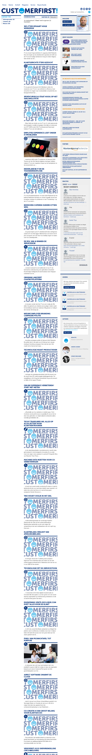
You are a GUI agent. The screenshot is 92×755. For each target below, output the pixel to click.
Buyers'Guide (41, 5)
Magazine (25, 5)
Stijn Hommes (73, 190)
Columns (5, 21)
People (65, 184)
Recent (70, 184)
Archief (17, 5)
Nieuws (5, 23)
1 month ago (80, 234)
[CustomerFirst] (29, 11)
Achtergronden (7, 19)
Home (4, 5)
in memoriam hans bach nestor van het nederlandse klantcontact (73, 233)
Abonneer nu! (67, 22)
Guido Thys (73, 220)
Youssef (71, 251)
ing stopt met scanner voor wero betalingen (74, 202)
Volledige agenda (69, 287)
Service (33, 5)
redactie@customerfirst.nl (71, 329)
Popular (75, 184)
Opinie (11, 5)
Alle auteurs (67, 332)
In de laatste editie (68, 25)
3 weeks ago (73, 216)
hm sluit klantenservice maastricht (72, 260)
